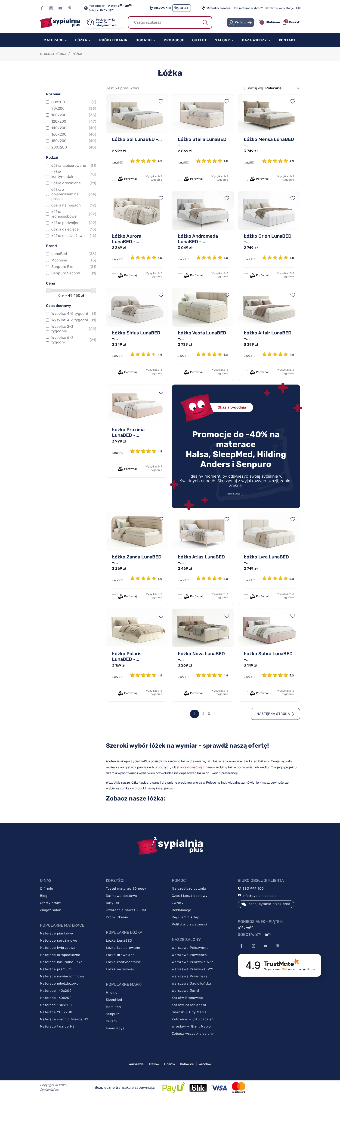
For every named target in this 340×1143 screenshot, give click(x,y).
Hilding (111, 992)
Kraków (153, 1064)
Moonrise (73, 260)
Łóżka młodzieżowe (73, 235)
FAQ (298, 8)
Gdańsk (169, 1064)
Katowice (187, 1064)
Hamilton (113, 1007)
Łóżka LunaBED (119, 941)
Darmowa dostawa (121, 896)
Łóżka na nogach (73, 205)
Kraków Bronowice (187, 998)
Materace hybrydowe (57, 948)
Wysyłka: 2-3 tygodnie (73, 328)
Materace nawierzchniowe (62, 976)
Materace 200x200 (56, 1012)
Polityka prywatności (189, 924)
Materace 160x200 (56, 998)
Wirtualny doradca (219, 8)
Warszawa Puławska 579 (192, 962)
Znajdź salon (50, 910)
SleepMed (114, 1000)
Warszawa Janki (185, 991)
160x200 (73, 134)
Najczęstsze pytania (189, 889)
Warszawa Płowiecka (189, 955)
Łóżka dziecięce (73, 229)
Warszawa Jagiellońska (191, 983)
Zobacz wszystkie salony (193, 1034)
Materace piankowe (56, 933)
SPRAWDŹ (233, 494)
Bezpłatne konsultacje (279, 8)
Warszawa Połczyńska (190, 948)
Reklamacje (181, 910)
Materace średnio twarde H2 (64, 1019)
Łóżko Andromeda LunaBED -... (198, 238)
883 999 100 (162, 8)
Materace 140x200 (56, 991)
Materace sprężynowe (58, 941)
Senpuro (113, 1014)
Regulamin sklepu (186, 917)
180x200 (73, 141)
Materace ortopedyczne (60, 955)
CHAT (184, 8)
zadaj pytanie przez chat (270, 904)
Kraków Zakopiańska (189, 1005)
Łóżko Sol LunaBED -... (137, 139)
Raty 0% (113, 903)
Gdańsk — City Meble (189, 1012)
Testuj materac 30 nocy (126, 889)
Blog (43, 896)
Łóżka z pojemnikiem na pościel (73, 194)
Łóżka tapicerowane (73, 165)
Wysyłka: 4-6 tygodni (73, 320)
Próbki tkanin (117, 917)
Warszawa (136, 1064)
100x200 (73, 115)
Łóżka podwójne (73, 223)
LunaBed (73, 254)
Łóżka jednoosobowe (73, 213)
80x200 (73, 102)
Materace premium (56, 969)
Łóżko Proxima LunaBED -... (128, 432)
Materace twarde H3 (57, 1026)
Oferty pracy (50, 903)
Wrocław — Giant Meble (191, 1026)
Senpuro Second (73, 273)
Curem (111, 1021)
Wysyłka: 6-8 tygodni (73, 339)
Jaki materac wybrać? (248, 8)
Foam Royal (116, 1028)
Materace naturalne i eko (61, 962)
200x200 (73, 147)
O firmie (46, 889)
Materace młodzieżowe (59, 983)
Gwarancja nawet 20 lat (126, 910)
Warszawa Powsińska (190, 976)
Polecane (273, 88)
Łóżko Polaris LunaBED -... (127, 656)
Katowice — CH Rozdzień (193, 1019)
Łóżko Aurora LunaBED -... (126, 238)
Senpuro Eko (73, 266)
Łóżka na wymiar (120, 969)
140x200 (73, 128)
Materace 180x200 (56, 1005)
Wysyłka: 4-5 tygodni (73, 313)
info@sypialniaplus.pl (259, 896)
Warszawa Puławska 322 (192, 969)
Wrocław (205, 1064)
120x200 (73, 121)
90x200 (73, 108)
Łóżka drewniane (73, 183)
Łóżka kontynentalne (73, 174)
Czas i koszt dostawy (189, 896)
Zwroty (177, 903)
